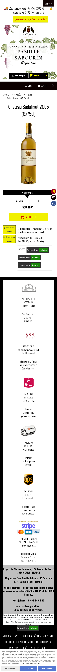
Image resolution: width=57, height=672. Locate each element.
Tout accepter (47, 668)
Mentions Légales (11, 636)
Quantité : (20, 201)
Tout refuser (28, 668)
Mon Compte (15, 648)
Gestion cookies (43, 642)
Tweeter (21, 249)
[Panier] (53, 191)
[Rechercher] (53, 86)
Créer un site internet (34, 648)
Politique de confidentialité (19, 642)
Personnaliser (10, 668)
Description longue (10, 239)
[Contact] (53, 197)
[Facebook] (53, 203)
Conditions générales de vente (37, 636)
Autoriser (44, 250)
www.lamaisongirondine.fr (28, 606)
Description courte (10, 230)
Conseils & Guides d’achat (30, 19)
